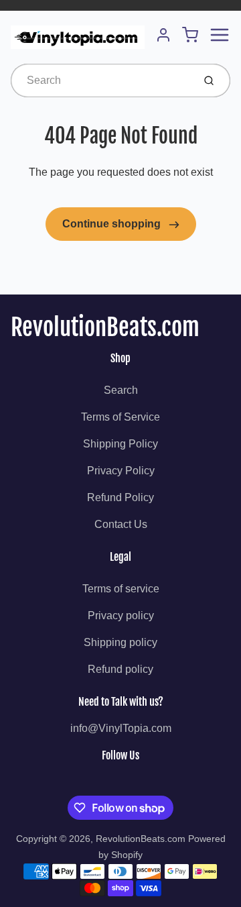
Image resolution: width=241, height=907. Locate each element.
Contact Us (120, 524)
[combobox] (101, 80)
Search (121, 390)
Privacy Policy (121, 470)
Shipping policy (120, 642)
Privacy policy (121, 615)
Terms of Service (120, 417)
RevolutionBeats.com (105, 327)
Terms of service (120, 588)
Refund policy (120, 669)
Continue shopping (112, 223)
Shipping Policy (120, 443)
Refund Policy (120, 497)
